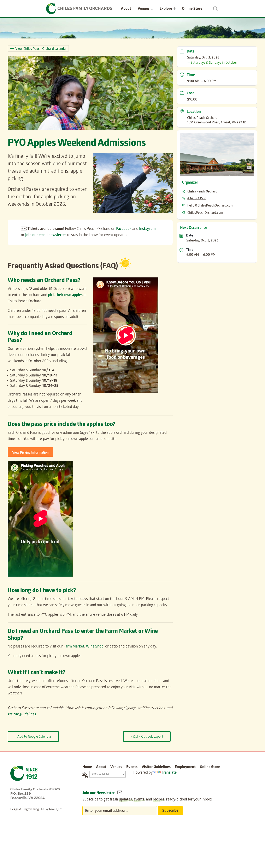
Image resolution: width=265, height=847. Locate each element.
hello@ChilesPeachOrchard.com (210, 206)
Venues (143, 9)
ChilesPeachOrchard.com (205, 213)
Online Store (192, 9)
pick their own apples (65, 295)
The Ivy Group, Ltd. (51, 809)
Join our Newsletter (99, 793)
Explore (165, 9)
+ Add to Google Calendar (33, 737)
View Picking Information (30, 453)
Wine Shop (95, 647)
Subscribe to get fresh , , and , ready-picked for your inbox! (147, 800)
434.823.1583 (196, 199)
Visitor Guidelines (156, 767)
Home (87, 767)
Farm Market (74, 647)
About (126, 9)
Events (131, 767)
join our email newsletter (45, 235)
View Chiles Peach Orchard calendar (41, 49)
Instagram (147, 229)
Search (215, 9)
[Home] (79, 8)
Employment (185, 767)
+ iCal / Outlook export (147, 737)
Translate (169, 773)
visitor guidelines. (22, 714)
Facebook (123, 229)
